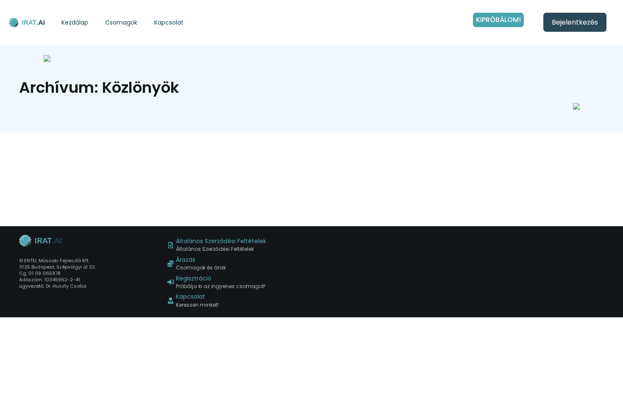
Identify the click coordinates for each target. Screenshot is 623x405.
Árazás (185, 260)
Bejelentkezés (575, 22)
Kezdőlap (74, 22)
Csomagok (121, 22)
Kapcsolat (169, 22)
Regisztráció (193, 278)
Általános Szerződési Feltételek (221, 241)
